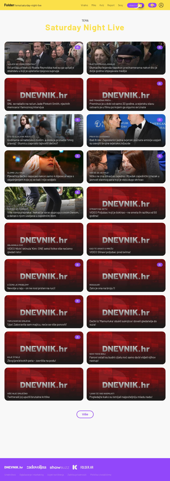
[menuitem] (162, 5)
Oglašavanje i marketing (31, 474)
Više (85, 414)
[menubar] (162, 5)
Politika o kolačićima (100, 474)
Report (111, 5)
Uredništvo (10, 474)
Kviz (102, 5)
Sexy (120, 5)
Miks (93, 5)
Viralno (84, 5)
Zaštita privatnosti (77, 474)
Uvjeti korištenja (55, 474)
